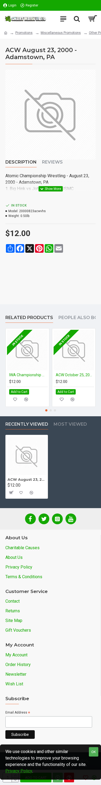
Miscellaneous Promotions (61, 33)
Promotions (24, 33)
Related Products (29, 317)
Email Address (17, 712)
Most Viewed (70, 424)
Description (21, 162)
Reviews (52, 162)
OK (93, 752)
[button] (46, 410)
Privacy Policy (18, 770)
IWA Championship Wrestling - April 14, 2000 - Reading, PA (28, 375)
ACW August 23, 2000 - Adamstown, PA (27, 479)
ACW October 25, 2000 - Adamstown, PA (75, 375)
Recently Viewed (26, 424)
